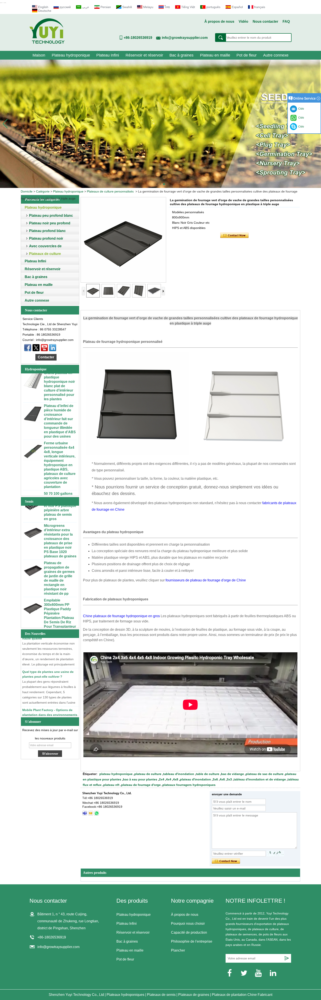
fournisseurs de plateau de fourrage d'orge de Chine (206, 580)
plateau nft (111, 785)
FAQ (286, 21)
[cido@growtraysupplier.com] (90, 813)
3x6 (215, 779)
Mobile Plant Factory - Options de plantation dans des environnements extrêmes (49, 702)
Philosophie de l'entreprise (191, 941)
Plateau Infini (107, 55)
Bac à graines (181, 55)
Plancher (178, 950)
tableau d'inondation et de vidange (260, 779)
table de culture (207, 774)
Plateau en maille (215, 55)
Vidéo (243, 21)
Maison (39, 55)
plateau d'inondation (195, 779)
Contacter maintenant (46, 358)
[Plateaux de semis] (160, 124)
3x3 (229, 779)
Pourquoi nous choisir (188, 923)
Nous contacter (265, 21)
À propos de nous (219, 21)
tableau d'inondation (178, 774)
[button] (157, 184)
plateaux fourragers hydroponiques (189, 785)
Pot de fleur (246, 55)
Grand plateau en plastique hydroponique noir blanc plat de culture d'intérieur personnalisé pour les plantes (59, 373)
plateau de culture (147, 774)
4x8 (175, 779)
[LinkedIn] (52, 347)
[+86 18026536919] (84, 813)
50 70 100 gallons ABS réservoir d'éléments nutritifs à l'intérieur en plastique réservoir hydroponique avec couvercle (60, 494)
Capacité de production (189, 932)
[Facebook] (27, 347)
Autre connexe (275, 55)
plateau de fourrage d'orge (141, 785)
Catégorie (43, 191)
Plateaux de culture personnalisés (110, 191)
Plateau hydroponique (71, 55)
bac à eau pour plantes (140, 779)
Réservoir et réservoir (144, 55)
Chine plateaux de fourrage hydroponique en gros (121, 616)
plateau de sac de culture (264, 774)
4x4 (168, 779)
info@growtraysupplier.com (185, 38)
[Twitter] (36, 347)
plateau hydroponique (116, 774)
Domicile (27, 191)
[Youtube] (44, 347)
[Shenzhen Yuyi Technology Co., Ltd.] (46, 42)
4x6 (222, 779)
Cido (300, 126)
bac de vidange (232, 774)
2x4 (161, 779)
